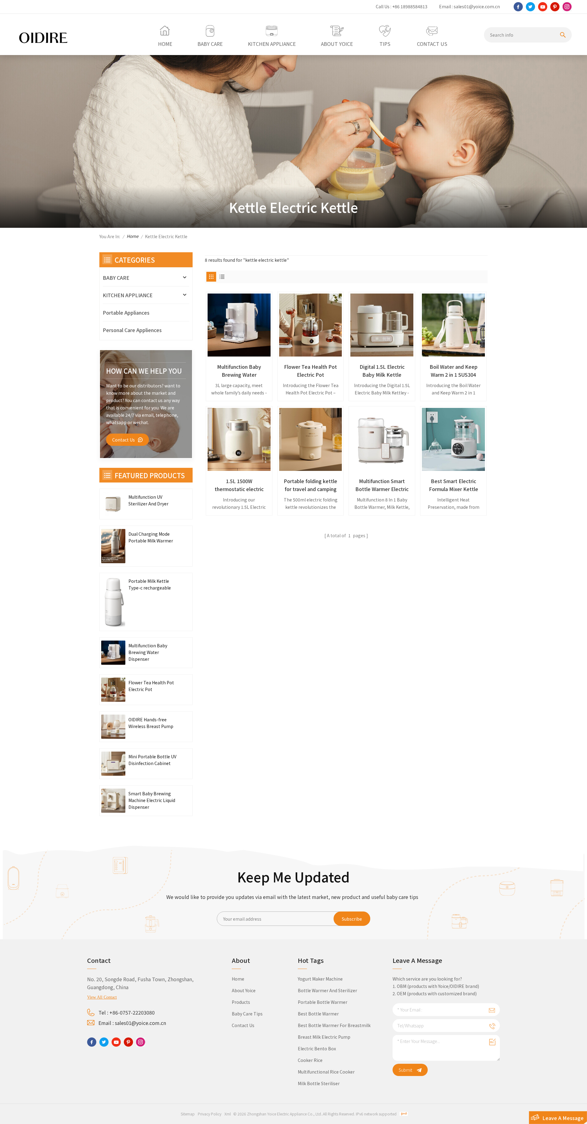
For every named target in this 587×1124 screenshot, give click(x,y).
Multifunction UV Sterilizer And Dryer (148, 500)
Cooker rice (310, 1060)
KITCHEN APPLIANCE (128, 295)
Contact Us (123, 440)
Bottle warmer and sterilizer (327, 990)
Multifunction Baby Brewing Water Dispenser (239, 371)
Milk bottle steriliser (319, 1083)
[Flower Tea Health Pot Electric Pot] (310, 325)
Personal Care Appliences (132, 330)
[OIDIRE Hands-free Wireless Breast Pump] (113, 727)
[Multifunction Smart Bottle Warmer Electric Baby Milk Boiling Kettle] (381, 439)
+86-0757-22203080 (132, 1012)
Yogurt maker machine (320, 979)
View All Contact (102, 997)
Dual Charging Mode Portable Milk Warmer (150, 537)
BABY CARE (116, 277)
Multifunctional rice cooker (326, 1072)
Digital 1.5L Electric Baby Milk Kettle (382, 370)
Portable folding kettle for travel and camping (310, 485)
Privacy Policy (209, 1113)
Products (241, 1002)
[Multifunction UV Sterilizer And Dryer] (113, 504)
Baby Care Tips (247, 1014)
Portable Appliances (126, 312)
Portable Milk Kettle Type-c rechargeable (149, 584)
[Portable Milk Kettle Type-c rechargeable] (113, 602)
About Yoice (244, 990)
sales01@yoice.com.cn (477, 6)
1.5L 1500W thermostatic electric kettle (239, 485)
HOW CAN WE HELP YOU (144, 370)
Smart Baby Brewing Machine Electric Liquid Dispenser (151, 800)
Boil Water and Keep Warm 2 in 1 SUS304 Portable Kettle (454, 371)
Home (132, 236)
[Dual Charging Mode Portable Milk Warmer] (113, 546)
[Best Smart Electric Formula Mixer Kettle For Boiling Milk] (453, 439)
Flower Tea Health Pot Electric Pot (310, 370)
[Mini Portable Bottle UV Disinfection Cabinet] (113, 764)
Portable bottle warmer (322, 1002)
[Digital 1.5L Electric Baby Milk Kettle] (381, 325)
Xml (227, 1113)
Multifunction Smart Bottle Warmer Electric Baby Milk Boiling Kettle (382, 485)
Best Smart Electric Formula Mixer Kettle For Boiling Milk (453, 485)
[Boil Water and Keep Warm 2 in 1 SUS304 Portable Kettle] (453, 325)
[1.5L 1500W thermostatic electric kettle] (239, 439)
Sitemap (188, 1113)
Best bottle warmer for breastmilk (334, 1025)
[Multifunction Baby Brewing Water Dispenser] (239, 325)
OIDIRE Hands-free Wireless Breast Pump (150, 722)
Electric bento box (317, 1048)
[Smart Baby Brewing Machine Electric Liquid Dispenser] (113, 801)
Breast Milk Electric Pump (324, 1037)
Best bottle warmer (318, 1014)
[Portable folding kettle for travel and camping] (310, 439)
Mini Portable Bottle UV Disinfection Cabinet (152, 759)
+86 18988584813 (409, 6)
